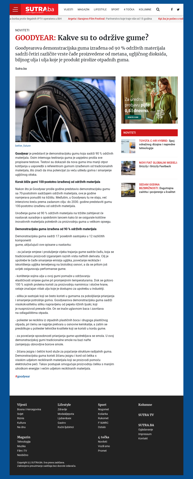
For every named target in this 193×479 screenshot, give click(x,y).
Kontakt (143, 438)
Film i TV (22, 450)
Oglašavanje (145, 429)
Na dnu (21, 427)
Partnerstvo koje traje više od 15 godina (107, 18)
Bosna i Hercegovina (29, 409)
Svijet (20, 413)
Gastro (62, 422)
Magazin (83, 9)
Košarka (103, 413)
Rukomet (103, 418)
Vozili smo (104, 446)
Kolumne (145, 9)
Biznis (20, 418)
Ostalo (102, 427)
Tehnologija (24, 441)
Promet (102, 450)
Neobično (22, 455)
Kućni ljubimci (66, 427)
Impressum (145, 434)
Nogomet (103, 409)
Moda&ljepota (66, 413)
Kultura (21, 422)
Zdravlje (62, 409)
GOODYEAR (23, 376)
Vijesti (68, 9)
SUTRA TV (146, 415)
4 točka (129, 9)
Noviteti (102, 441)
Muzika (21, 446)
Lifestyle (100, 9)
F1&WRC (103, 422)
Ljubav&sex (64, 418)
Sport (115, 9)
